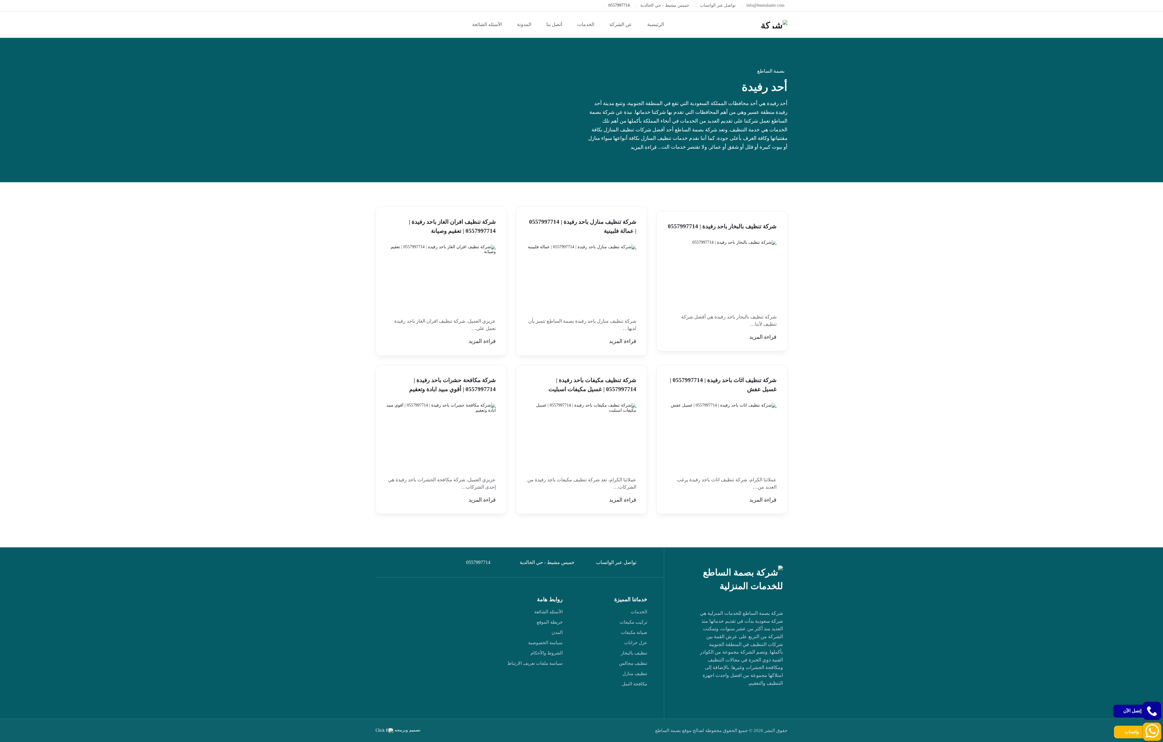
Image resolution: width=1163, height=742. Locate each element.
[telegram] (748, 700)
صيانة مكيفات (634, 632)
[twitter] (762, 700)
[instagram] (706, 700)
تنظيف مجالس (633, 663)
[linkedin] (720, 700)
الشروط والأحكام (547, 653)
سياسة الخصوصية (545, 642)
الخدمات (639, 611)
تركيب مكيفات (633, 622)
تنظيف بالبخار (634, 653)
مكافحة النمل (634, 683)
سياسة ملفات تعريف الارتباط (535, 663)
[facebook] (776, 700)
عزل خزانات (635, 642)
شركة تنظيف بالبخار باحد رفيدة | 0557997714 (722, 226)
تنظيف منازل (634, 673)
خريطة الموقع (550, 622)
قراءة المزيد (644, 147)
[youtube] (734, 700)
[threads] (776, 713)
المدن (557, 632)
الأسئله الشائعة (548, 611)
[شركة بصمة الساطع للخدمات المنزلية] (773, 24)
